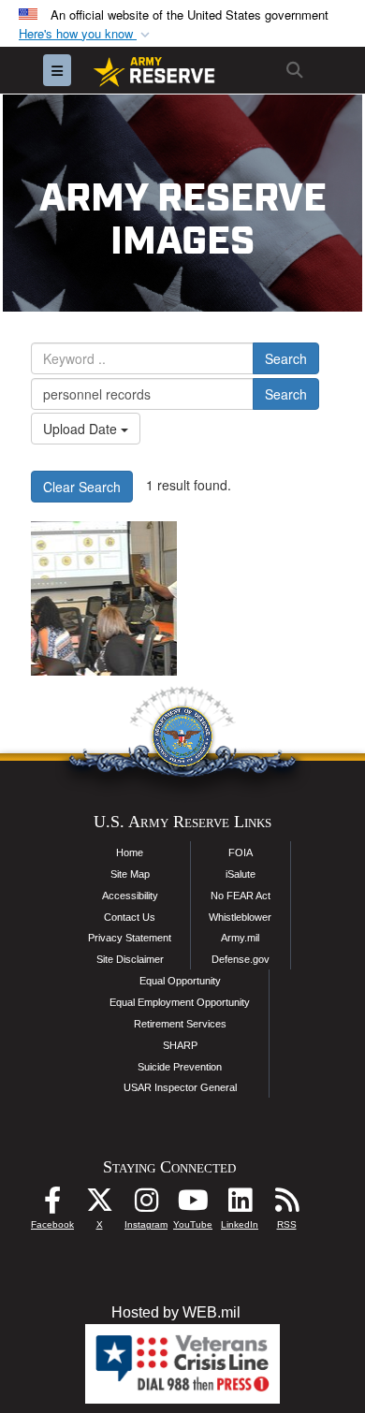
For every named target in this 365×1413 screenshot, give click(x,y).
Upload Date (82, 428)
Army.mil (240, 937)
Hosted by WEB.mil (176, 1312)
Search (286, 358)
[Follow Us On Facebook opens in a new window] (52, 1205)
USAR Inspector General (180, 1087)
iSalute (241, 874)
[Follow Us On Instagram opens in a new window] (146, 1205)
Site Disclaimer (130, 959)
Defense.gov (241, 959)
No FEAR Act (240, 895)
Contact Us (129, 917)
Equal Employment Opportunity (180, 1002)
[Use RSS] (286, 1205)
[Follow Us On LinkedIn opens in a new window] (239, 1205)
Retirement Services (180, 1023)
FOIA (240, 852)
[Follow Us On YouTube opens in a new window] (192, 1205)
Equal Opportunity (180, 980)
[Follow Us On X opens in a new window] (99, 1205)
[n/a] (104, 598)
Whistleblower (240, 917)
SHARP (180, 1045)
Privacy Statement (129, 937)
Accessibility (130, 895)
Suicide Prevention (180, 1066)
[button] (86, 34)
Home (129, 852)
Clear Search (82, 486)
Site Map (130, 874)
